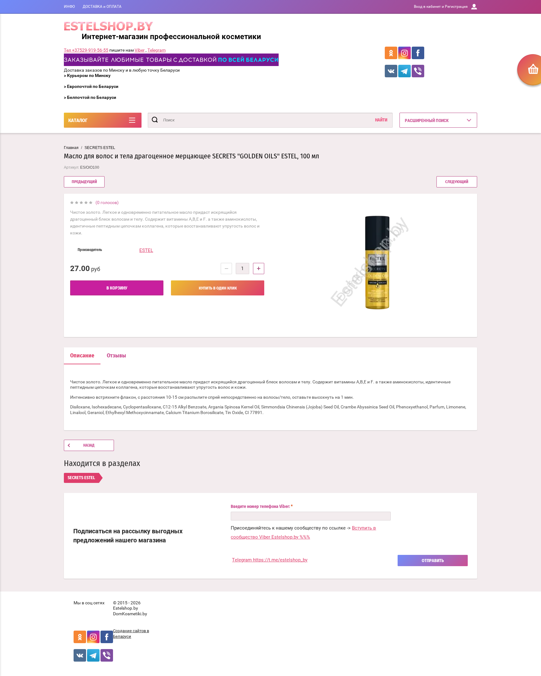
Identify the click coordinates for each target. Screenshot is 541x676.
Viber (140, 50)
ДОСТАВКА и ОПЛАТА (102, 6)
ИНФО (69, 6)
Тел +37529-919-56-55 (86, 50)
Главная (71, 148)
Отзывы (116, 356)
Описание (82, 356)
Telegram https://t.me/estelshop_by (269, 560)
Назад (89, 445)
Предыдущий (84, 182)
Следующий (456, 182)
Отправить (433, 561)
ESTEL (146, 250)
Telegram (156, 50)
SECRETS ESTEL (100, 148)
